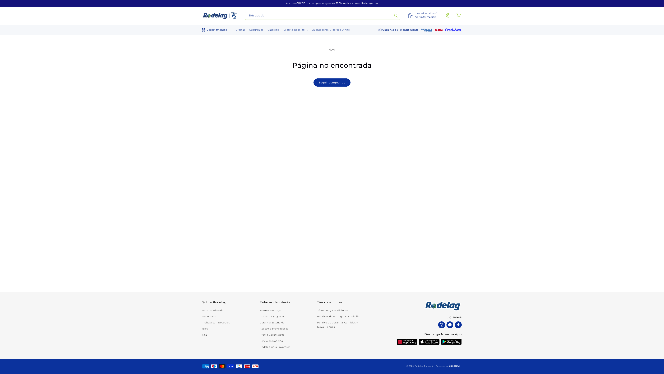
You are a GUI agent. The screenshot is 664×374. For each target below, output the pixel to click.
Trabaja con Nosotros (216, 322)
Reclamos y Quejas (272, 316)
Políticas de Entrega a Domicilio (338, 316)
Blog (205, 328)
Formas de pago (270, 310)
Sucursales (209, 316)
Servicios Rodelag (271, 340)
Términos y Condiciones (332, 310)
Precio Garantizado (272, 334)
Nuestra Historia (213, 310)
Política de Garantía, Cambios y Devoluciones (337, 324)
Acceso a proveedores (274, 328)
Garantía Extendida (272, 322)
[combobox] (322, 16)
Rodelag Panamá (424, 366)
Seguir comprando (332, 82)
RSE (205, 334)
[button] (213, 30)
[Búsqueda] (396, 16)
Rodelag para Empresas (275, 347)
